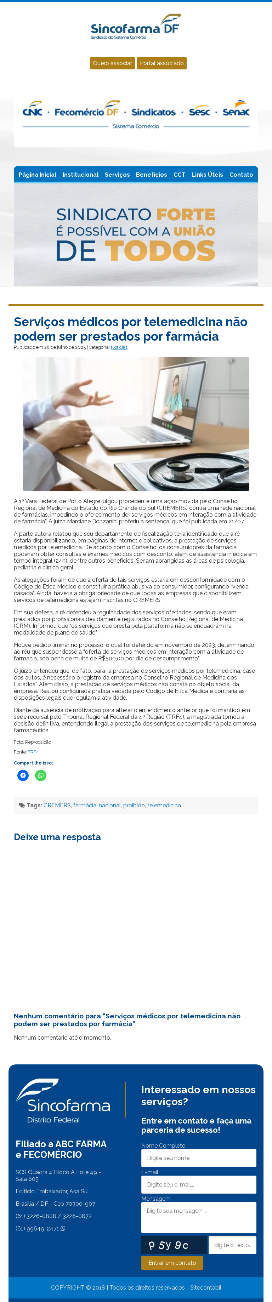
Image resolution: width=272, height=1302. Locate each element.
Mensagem (156, 1198)
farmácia (84, 805)
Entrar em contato (172, 1263)
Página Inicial (37, 174)
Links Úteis (207, 174)
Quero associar (112, 63)
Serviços (117, 174)
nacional (110, 805)
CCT (179, 174)
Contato (241, 174)
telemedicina (164, 805)
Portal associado (162, 63)
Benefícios (151, 174)
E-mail (149, 1172)
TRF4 (33, 752)
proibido (134, 805)
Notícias (119, 347)
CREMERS (57, 805)
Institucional (80, 174)
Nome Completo (163, 1145)
